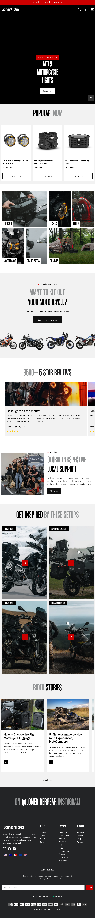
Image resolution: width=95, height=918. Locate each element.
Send (89, 888)
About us (54, 491)
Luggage (43, 832)
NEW (57, 113)
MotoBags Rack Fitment (64, 852)
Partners (80, 842)
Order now (47, 91)
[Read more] (6, 762)
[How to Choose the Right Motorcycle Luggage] (22, 714)
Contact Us (63, 832)
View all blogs (47, 780)
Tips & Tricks (64, 857)
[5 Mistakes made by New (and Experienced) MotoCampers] (68, 714)
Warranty (62, 841)
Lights (42, 835)
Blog (79, 839)
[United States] (5, 854)
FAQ (60, 845)
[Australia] (10, 854)
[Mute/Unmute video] (91, 98)
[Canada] (15, 854)
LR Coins (62, 848)
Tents (42, 842)
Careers (80, 835)
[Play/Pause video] (47, 54)
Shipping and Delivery (64, 836)
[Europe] (21, 854)
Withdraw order (65, 860)
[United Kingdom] (26, 854)
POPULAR (42, 113)
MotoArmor (44, 839)
